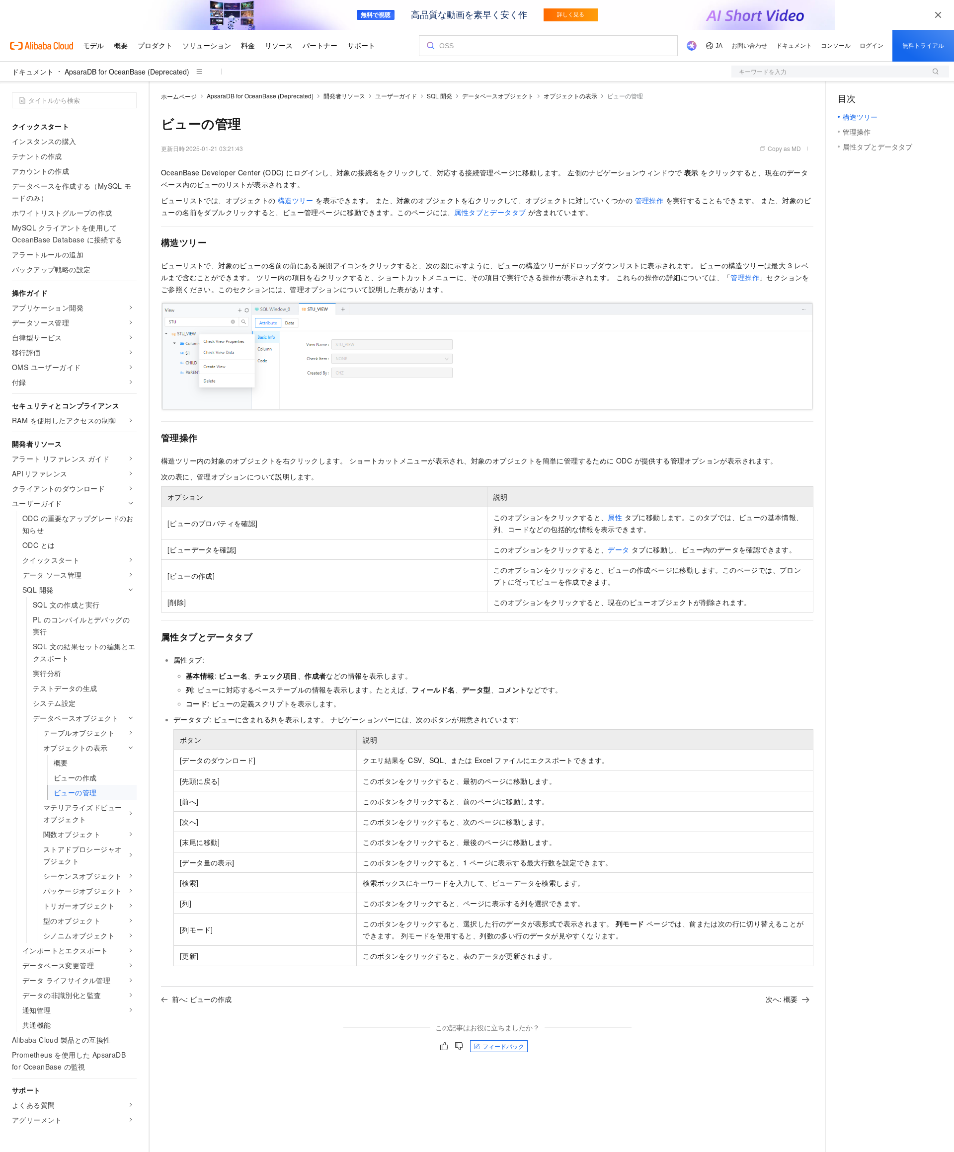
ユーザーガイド (396, 95)
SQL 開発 (439, 95)
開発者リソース (344, 95)
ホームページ (179, 96)
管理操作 (649, 200)
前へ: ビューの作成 (202, 999)
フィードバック (503, 1046)
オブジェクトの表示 (570, 95)
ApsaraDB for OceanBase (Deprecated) (127, 72)
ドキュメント (33, 72)
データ (618, 549)
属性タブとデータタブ (490, 212)
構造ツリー (296, 200)
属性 (615, 517)
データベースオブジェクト (498, 95)
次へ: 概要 (781, 999)
